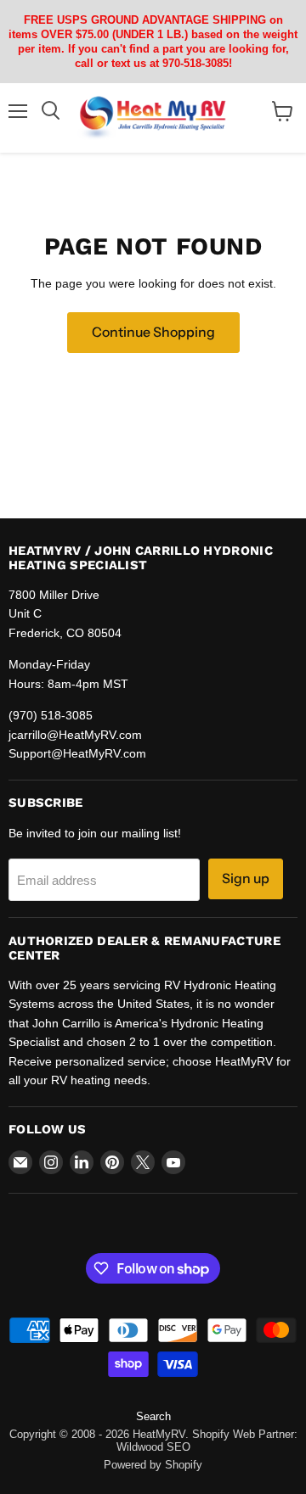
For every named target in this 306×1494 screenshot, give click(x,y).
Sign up (245, 878)
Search (153, 1416)
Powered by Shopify (153, 1464)
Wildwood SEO (153, 1447)
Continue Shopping (153, 332)
